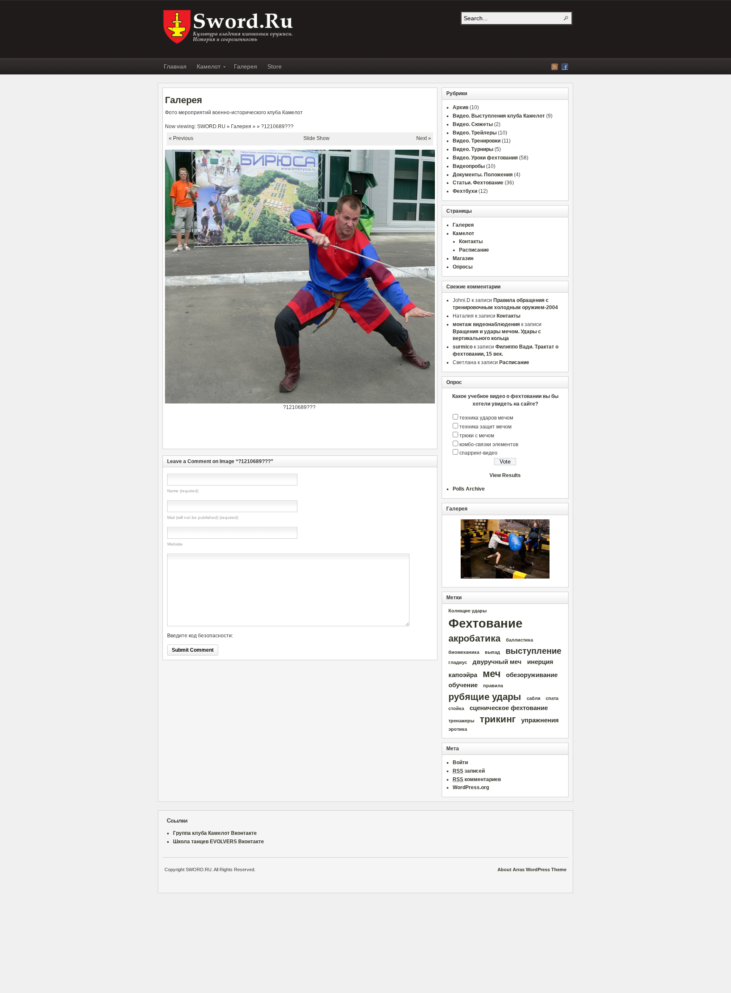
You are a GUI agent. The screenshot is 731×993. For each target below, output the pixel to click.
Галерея (245, 66)
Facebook (564, 66)
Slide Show (316, 138)
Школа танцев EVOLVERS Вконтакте (218, 842)
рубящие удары (484, 696)
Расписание (474, 250)
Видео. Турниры (473, 149)
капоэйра (462, 675)
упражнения (540, 720)
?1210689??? (277, 126)
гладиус (457, 662)
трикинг (498, 719)
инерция (540, 661)
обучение (463, 685)
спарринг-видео (478, 453)
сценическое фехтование (509, 708)
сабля (533, 698)
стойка (456, 708)
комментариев (477, 779)
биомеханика (463, 652)
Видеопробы (469, 166)
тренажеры (461, 720)
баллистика (519, 639)
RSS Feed (554, 66)
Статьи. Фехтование (478, 183)
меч (491, 673)
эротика (457, 729)
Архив (460, 107)
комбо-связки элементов (488, 444)
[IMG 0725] (505, 549)
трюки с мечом (476, 436)
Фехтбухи (465, 191)
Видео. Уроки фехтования (485, 158)
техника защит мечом (485, 427)
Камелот (206, 67)
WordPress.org (471, 787)
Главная (175, 66)
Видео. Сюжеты (473, 124)
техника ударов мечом (486, 418)
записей (469, 771)
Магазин (463, 258)
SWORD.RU (228, 27)
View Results (505, 475)
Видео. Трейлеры (475, 133)
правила (493, 685)
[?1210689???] (333, 402)
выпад (492, 652)
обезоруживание (532, 675)
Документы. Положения (483, 175)
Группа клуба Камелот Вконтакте (215, 833)
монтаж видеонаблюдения (486, 324)
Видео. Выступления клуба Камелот (499, 116)
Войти (460, 762)
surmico (463, 347)
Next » (423, 138)
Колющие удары (467, 610)
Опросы (463, 267)
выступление (533, 651)
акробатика (474, 638)
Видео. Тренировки (476, 141)
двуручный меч (497, 661)
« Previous (181, 138)
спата (552, 698)
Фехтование (485, 623)
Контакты (471, 241)
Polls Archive (469, 489)
